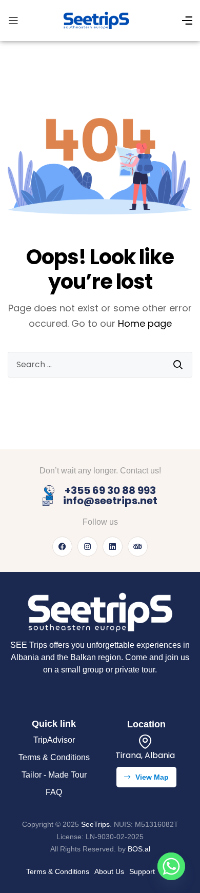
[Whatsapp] (171, 866)
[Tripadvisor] (138, 547)
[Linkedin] (113, 547)
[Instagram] (87, 547)
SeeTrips (95, 824)
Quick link (54, 724)
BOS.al (139, 849)
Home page (145, 323)
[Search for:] (100, 365)
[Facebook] (62, 547)
